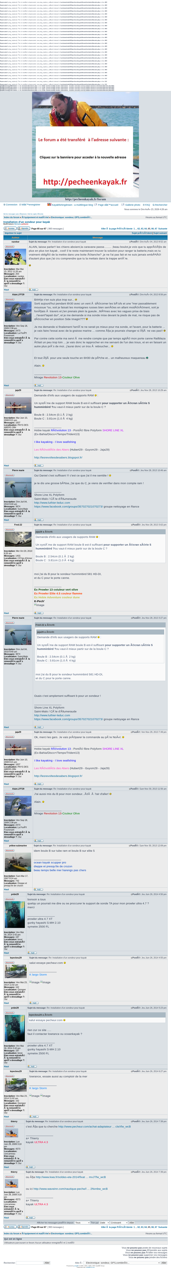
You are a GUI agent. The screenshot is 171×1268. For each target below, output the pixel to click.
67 (156, 229)
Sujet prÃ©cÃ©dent (142, 233)
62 (138, 229)
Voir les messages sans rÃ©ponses (15, 214)
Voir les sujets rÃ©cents (35, 214)
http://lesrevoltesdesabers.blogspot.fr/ (58, 457)
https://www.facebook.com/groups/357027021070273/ (68, 506)
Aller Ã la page (108, 229)
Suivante (162, 229)
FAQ (147, 205)
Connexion (11, 204)
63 (142, 229)
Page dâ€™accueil (108, 205)
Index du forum (11, 217)
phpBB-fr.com (90, 1267)
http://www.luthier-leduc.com (52, 502)
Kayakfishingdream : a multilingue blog (72, 205)
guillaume (24, 224)
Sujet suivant (160, 233)
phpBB (76, 1266)
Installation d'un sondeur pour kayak (26, 221)
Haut (6, 290)
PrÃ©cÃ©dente (125, 229)
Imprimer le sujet (13, 233)
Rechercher (160, 205)
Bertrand (17, 224)
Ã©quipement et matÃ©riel (35, 217)
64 (145, 229)
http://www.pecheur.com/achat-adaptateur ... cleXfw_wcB (94, 1126)
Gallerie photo (133, 205)
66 (152, 229)
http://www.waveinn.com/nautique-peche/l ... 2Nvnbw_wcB (71, 1188)
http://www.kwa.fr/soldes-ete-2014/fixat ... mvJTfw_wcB (71, 1177)
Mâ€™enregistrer (30, 204)
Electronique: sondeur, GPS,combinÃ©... (71, 217)
